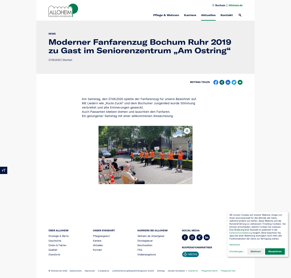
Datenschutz (76, 271)
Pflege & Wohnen (166, 15)
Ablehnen (256, 251)
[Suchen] (240, 15)
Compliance (103, 271)
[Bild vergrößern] (145, 155)
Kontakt (227, 15)
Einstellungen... (237, 251)
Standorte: (193, 271)
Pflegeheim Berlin (209, 271)
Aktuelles (208, 15)
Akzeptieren (275, 251)
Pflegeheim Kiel (228, 271)
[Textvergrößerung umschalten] (3, 170)
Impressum (90, 271)
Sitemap (161, 271)
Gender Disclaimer (176, 271)
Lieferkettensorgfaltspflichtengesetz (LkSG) (133, 271)
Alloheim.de (235, 5)
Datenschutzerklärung (240, 232)
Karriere (190, 15)
